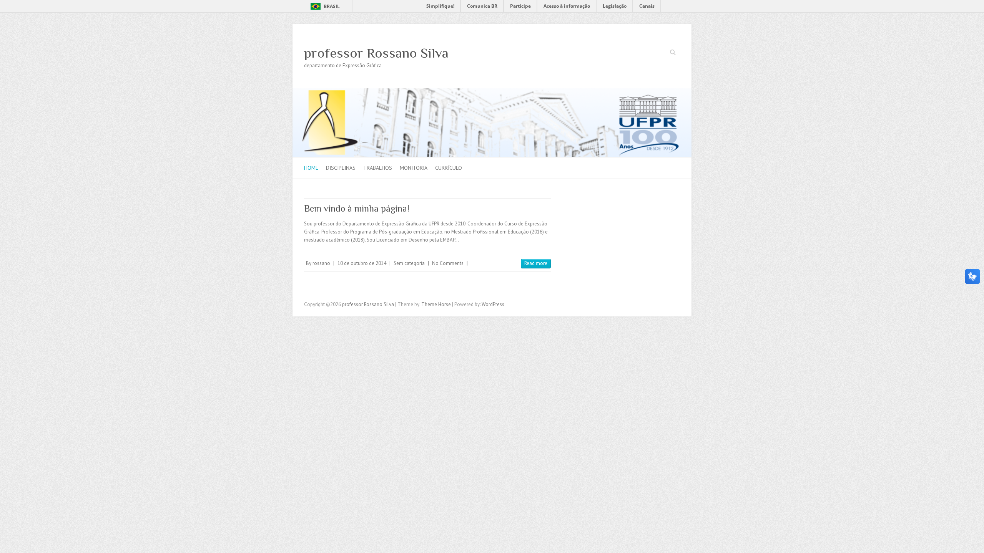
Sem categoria (409, 263)
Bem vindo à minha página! (356, 208)
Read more (535, 263)
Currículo (448, 167)
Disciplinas (341, 167)
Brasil (332, 6)
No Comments (448, 263)
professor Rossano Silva (376, 53)
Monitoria (413, 167)
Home (311, 167)
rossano (321, 263)
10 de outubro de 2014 (361, 263)
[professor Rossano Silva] (492, 92)
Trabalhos (377, 167)
